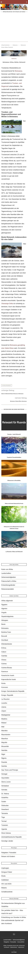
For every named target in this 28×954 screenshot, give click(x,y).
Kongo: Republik (7, 695)
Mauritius (4, 738)
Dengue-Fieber (6, 872)
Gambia (4, 656)
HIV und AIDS (6, 884)
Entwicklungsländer (8, 585)
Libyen (3, 711)
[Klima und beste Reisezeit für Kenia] (14, 491)
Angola (3, 612)
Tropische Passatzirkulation (14, 457)
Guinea (4, 664)
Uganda (4, 829)
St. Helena (5, 794)
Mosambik (5, 746)
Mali (2, 727)
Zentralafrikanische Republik (11, 837)
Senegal (4, 774)
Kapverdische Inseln (8, 679)
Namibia (4, 750)
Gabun (3, 652)
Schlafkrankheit (6, 892)
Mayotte (4, 742)
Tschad (3, 821)
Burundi (4, 636)
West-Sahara (6, 833)
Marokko (4, 730)
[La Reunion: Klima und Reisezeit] (14, 539)
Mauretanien (5, 734)
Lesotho (4, 703)
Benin (3, 624)
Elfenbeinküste (6, 644)
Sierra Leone (6, 782)
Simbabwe (5, 786)
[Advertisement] (14, 27)
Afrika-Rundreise (5, 45)
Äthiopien (4, 620)
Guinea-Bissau (6, 667)
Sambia (4, 766)
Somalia (4, 790)
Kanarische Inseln (7, 675)
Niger (3, 754)
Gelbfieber (5, 880)
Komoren (4, 687)
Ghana (3, 660)
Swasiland (5, 809)
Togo (3, 817)
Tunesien (4, 825)
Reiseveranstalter (7, 589)
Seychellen (5, 778)
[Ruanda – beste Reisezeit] (14, 422)
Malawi (3, 723)
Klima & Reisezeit (6, 385)
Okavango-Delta (7, 303)
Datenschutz (13, 947)
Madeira (4, 719)
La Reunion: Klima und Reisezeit (14, 551)
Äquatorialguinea (7, 616)
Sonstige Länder (7, 841)
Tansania (4, 813)
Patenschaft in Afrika (8, 581)
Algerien (4, 608)
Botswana (15, 45)
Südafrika (4, 797)
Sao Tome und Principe (9, 770)
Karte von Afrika (7, 569)
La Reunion (5, 699)
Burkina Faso (6, 632)
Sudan (3, 801)
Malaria (4, 888)
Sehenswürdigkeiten (8, 577)
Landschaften (6, 573)
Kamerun (4, 671)
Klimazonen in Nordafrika (14, 480)
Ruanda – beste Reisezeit (14, 434)
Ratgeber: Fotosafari (8, 852)
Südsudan (5, 805)
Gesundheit (20, 942)
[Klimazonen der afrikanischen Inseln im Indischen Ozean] (14, 514)
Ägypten (4, 604)
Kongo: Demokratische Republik (12, 691)
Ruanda (4, 762)
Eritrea (3, 648)
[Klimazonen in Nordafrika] (14, 468)
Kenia (3, 683)
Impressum (21, 947)
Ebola (3, 876)
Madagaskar (5, 715)
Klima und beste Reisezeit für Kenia (14, 503)
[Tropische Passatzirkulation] (14, 445)
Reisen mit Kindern (8, 856)
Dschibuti (4, 640)
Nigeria (3, 758)
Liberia (3, 707)
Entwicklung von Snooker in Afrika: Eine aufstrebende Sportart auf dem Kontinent (13, 920)
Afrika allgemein (7, 601)
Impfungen (5, 868)
